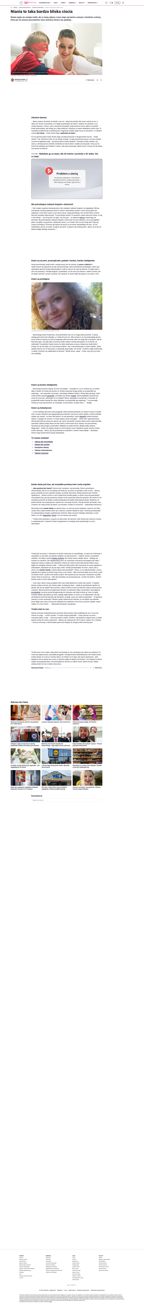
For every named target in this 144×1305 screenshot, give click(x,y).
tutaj (51, 1301)
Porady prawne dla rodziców (25, 1276)
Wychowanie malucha (104, 1266)
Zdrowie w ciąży (76, 1266)
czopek (73, 396)
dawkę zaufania (58, 558)
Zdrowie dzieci (22, 1261)
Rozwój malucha (102, 1268)
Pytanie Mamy (102, 1261)
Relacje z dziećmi (23, 1263)
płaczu (82, 218)
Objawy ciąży (75, 1261)
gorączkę (50, 396)
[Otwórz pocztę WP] (106, 2)
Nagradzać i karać (49, 515)
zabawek (82, 416)
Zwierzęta (21, 1272)
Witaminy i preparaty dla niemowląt (54, 1270)
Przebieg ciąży (75, 1265)
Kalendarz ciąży (76, 1263)
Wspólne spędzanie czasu (25, 1270)
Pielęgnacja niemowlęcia (51, 1266)
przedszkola (35, 592)
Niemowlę (72, 2)
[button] (111, 3)
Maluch (81, 2)
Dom (20, 1274)
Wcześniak (48, 1259)
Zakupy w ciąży (75, 1272)
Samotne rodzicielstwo (24, 1266)
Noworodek (48, 1261)
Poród (63, 2)
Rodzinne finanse (23, 1259)
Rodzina (21, 1257)
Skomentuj (91, 80)
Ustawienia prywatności (97, 1290)
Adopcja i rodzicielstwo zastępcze (26, 1268)
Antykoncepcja (75, 1279)
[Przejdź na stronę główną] (21, 4)
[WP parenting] (31, 2)
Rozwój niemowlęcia (50, 1265)
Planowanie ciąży (44, 2)
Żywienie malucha (103, 1265)
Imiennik (74, 1259)
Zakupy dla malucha (103, 1270)
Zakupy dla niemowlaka (51, 1272)
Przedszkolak (92, 2)
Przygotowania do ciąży (77, 1277)
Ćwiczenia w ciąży (76, 1270)
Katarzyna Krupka (20, 79)
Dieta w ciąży (75, 1268)
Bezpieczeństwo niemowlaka (52, 1268)
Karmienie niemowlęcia (51, 1263)
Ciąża (55, 2)
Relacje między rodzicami (25, 1265)
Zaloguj (117, 2)
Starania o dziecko (76, 1276)
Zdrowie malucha (103, 1263)
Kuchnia (21, 1277)
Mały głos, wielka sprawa (104, 1259)
